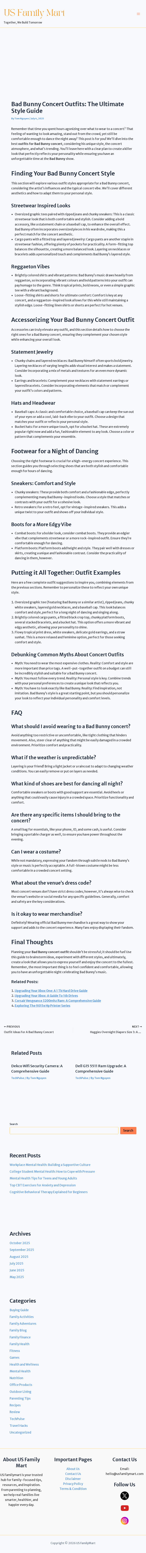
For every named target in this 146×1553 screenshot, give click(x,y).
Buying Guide (19, 1310)
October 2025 (20, 1243)
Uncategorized (20, 1432)
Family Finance (20, 1337)
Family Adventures (23, 1324)
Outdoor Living (20, 1392)
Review (15, 1412)
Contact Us (73, 1474)
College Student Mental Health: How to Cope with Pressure (52, 1172)
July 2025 (16, 1263)
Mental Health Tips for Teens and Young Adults (43, 1178)
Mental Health (20, 1371)
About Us (73, 1469)
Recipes (15, 1405)
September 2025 (22, 1250)
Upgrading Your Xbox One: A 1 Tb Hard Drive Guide (51, 991)
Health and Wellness (24, 1364)
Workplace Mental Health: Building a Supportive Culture (50, 1165)
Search (14, 1124)
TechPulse (17, 1078)
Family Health (19, 1344)
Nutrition (16, 1378)
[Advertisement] (73, 54)
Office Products (21, 1385)
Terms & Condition (73, 1489)
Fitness (15, 1351)
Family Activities (22, 1317)
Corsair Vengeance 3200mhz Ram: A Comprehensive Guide (58, 1001)
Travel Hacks (19, 1426)
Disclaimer (73, 1479)
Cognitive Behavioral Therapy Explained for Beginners (49, 1192)
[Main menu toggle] (138, 14)
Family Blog (18, 1330)
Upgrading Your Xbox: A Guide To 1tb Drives (46, 996)
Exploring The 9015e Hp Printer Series (42, 1006)
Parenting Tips (20, 1398)
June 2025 (17, 1270)
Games (14, 1358)
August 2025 (19, 1257)
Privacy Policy (73, 1484)
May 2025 (17, 1277)
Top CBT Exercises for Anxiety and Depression (43, 1185)
